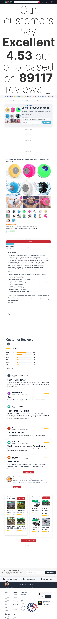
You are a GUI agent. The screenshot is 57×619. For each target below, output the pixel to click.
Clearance (36, 96)
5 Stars (8, 355)
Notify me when (25, 117)
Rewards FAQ (16, 601)
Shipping (15, 597)
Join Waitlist (28, 241)
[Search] (39, 2)
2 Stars (8, 362)
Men (22, 600)
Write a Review (12, 369)
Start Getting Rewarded (46, 602)
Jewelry (23, 604)
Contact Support (10, 587)
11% (34, 357)
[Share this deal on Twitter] (10, 248)
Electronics (23, 601)
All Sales (7, 100)
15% (34, 360)
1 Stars (8, 365)
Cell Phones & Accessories (17, 100)
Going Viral (51, 96)
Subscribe (48, 596)
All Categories (10, 96)
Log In (42, 2)
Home (22, 603)
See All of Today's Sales (28, 540)
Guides (6, 610)
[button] (37, 228)
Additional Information (14, 309)
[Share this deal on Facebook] (7, 248)
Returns (14, 599)
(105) (13, 348)
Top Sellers (28, 96)
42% (34, 355)
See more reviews (28, 472)
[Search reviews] (8, 344)
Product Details (12, 252)
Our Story (7, 595)
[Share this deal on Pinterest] (14, 248)
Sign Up (47, 2)
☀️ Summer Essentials (19, 96)
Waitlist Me (47, 122)
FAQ (32, 587)
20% (34, 365)
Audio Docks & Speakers (42, 100)
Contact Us (17, 487)
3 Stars (8, 360)
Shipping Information (13, 314)
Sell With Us (15, 608)
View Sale (21, 498)
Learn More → (46, 604)
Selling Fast (43, 96)
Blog (6, 609)
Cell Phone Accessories (30, 100)
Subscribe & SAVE (50, 572)
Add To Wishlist (10, 244)
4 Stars (8, 357)
